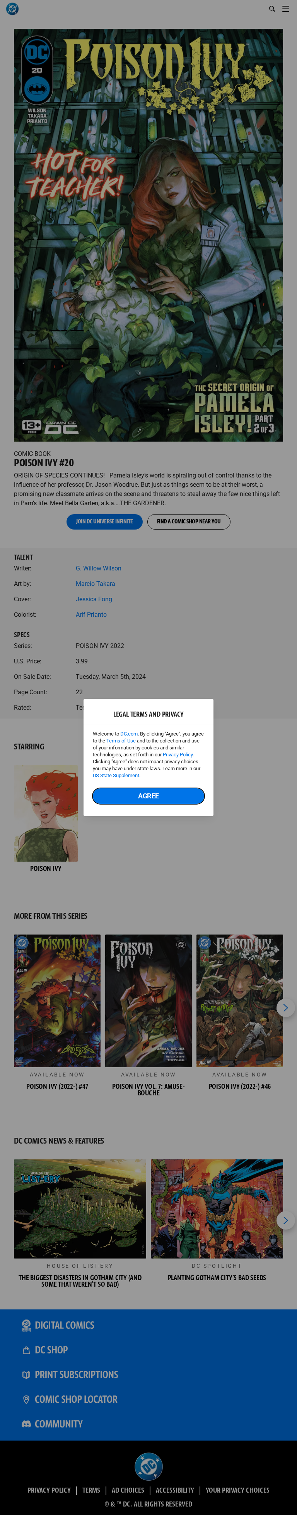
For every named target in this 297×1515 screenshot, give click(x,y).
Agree (148, 796)
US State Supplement (116, 775)
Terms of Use (121, 741)
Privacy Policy (178, 755)
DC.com (129, 734)
